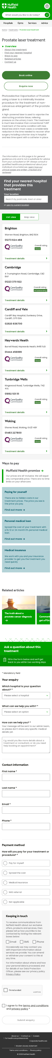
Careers (36, 1036)
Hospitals (8, 23)
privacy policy (20, 1008)
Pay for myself (16, 863)
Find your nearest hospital (18, 52)
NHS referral (15, 892)
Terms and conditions (18, 1050)
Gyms (20, 23)
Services (32, 23)
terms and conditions (36, 1005)
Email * (6, 804)
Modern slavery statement (26, 1046)
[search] (26, 15)
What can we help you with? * (20, 706)
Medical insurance (18, 882)
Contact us (10, 62)
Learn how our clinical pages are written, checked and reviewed (22, 170)
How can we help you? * (16, 722)
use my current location (18, 205)
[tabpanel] (26, 340)
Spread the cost (17, 872)
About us (15, 1036)
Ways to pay (11, 55)
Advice (44, 23)
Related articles (13, 58)
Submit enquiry (26, 1020)
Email (13, 941)
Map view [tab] (29, 217)
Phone (40, 941)
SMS (26, 941)
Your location (11, 194)
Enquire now (26, 86)
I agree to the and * (27, 1007)
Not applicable (16, 902)
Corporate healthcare (38, 1041)
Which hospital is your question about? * (21, 688)
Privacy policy (35, 1050)
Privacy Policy (13, 974)
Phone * (6, 820)
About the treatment (16, 49)
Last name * (9, 787)
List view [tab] (11, 217)
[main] (26, 529)
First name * (9, 771)
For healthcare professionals (16, 1038)
